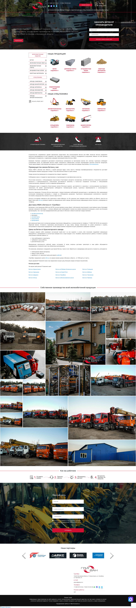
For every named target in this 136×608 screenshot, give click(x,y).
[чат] (54, 6)
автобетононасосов (37, 213)
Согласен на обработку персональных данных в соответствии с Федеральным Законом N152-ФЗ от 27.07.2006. (66, 522)
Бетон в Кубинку (87, 272)
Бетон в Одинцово (34, 272)
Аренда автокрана (36, 87)
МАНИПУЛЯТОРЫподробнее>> (86, 126)
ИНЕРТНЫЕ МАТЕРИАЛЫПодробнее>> (102, 70)
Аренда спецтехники (84, 10)
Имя (53, 498)
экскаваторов (35, 217)
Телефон (54, 513)
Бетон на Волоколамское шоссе (65, 277)
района (59, 255)
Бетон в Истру (33, 277)
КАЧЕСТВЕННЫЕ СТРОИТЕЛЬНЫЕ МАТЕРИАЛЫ (78, 145)
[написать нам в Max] (130, 599)
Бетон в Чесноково (88, 275)
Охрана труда (68, 597)
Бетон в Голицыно (88, 269)
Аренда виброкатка (36, 93)
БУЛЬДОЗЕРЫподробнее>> (55, 126)
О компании (96, 10)
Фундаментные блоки (37, 70)
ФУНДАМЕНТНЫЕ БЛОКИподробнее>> (86, 70)
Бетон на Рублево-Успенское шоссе (66, 269)
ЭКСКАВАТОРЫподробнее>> (70, 109)
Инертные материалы (37, 73)
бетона (40, 200)
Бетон (50, 10)
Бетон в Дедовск (33, 275)
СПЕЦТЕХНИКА (37, 77)
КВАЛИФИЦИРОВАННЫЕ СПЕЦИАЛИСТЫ (58, 145)
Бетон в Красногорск (35, 269)
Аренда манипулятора (37, 84)
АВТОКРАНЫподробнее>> (86, 109)
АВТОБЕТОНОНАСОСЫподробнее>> (54, 109)
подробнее (18, 40)
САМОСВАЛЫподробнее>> (70, 126)
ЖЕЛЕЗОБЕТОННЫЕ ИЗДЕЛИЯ (37, 55)
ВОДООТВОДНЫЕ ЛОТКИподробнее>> (54, 88)
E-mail (54, 505)
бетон (47, 258)
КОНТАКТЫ (98, 144)
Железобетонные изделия (67, 10)
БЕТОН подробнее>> (55, 69)
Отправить (68, 530)
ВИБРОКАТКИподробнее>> (102, 109)
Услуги (54, 10)
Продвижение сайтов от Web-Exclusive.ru (68, 603)
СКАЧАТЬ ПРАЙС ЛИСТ (37, 101)
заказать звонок (86, 5)
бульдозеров (35, 220)
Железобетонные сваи (37, 63)
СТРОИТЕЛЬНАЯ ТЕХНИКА (37, 144)
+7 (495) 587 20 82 (53, 3)
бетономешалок (93, 164)
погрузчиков (35, 218)
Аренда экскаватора (36, 90)
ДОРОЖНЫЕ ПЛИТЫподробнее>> (70, 69)
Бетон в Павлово (87, 277)
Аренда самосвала (36, 81)
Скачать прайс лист (102, 4)
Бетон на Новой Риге (62, 272)
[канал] (56, 6)
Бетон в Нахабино (61, 275)
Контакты (104, 10)
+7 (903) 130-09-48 (65, 3)
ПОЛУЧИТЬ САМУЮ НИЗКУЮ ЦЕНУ (104, 39)
